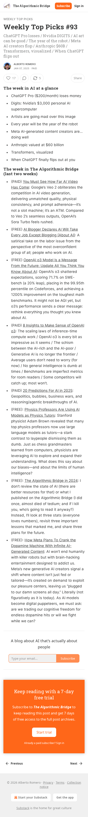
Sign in (79, 6)
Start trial (44, 732)
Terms (60, 782)
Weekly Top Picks (18, 19)
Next (73, 763)
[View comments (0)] (24, 78)
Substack (22, 808)
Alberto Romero (25, 64)
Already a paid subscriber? (44, 743)
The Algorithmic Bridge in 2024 (51, 480)
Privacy (48, 782)
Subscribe (63, 6)
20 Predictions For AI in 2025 (47, 390)
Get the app (65, 797)
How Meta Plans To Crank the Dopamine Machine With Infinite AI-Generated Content (43, 546)
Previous (17, 763)
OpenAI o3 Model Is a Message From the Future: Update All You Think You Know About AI (47, 266)
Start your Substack (32, 797)
